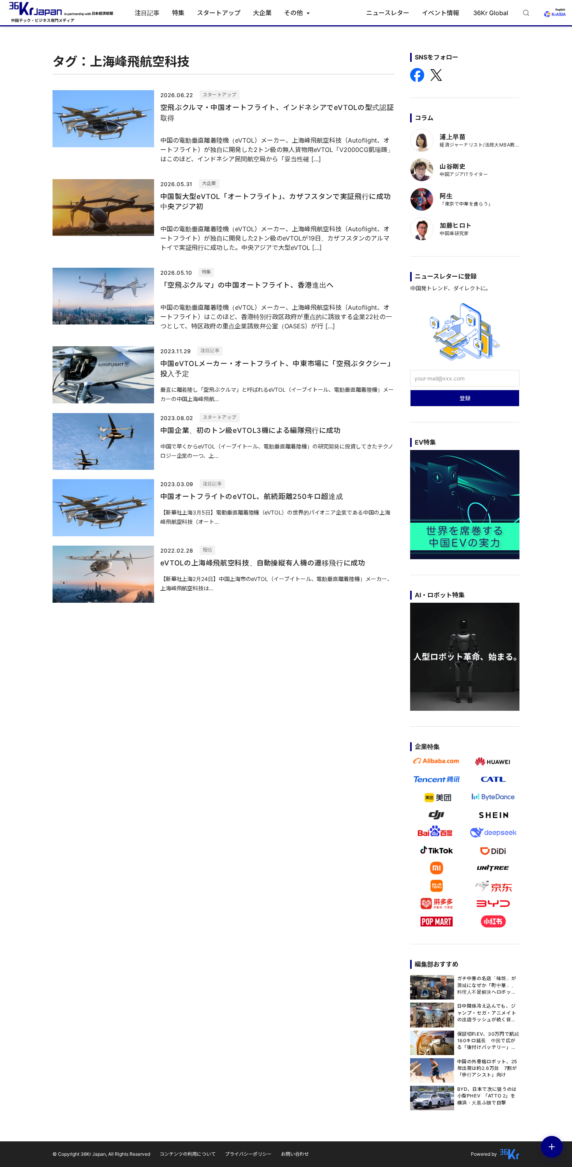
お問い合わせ (295, 1154)
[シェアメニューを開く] (552, 1147)
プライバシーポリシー (248, 1154)
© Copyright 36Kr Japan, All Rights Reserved (101, 1154)
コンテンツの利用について (188, 1154)
